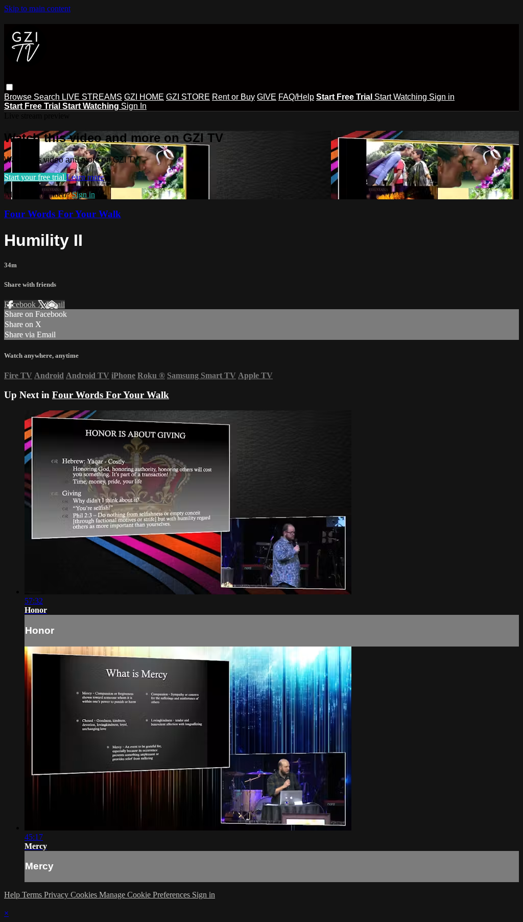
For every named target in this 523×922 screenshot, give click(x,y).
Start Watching (401, 97)
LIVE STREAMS (92, 97)
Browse (19, 97)
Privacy (57, 894)
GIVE (266, 97)
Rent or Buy (233, 97)
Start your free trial (35, 177)
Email (55, 304)
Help (13, 894)
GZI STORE (188, 97)
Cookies (84, 894)
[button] (9, 87)
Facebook (21, 304)
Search (48, 97)
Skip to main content (37, 8)
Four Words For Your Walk (62, 214)
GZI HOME (144, 97)
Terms (33, 894)
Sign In (134, 106)
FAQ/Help (296, 97)
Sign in (442, 97)
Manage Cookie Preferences (145, 894)
